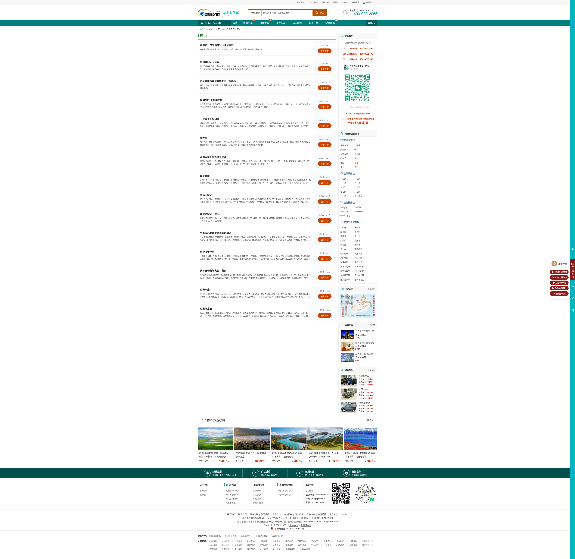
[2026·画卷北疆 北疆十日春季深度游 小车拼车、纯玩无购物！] (214, 438)
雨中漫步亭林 (207, 252)
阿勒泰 (343, 150)
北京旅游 (213, 541)
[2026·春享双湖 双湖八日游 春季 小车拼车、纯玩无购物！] (287, 438)
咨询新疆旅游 (561, 272)
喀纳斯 (357, 245)
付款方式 (345, 2)
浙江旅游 (226, 545)
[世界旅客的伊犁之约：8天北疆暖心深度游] (251, 438)
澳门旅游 (238, 549)
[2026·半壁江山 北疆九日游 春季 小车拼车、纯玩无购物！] (360, 438)
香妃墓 (357, 240)
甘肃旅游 (302, 541)
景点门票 (313, 23)
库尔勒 (357, 154)
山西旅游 (251, 541)
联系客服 (355, 2)
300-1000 (344, 212)
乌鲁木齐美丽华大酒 (364, 331)
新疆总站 (327, 541)
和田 (342, 163)
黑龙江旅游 (290, 549)
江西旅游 (353, 545)
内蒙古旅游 (305, 549)
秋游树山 (205, 289)
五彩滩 (357, 227)
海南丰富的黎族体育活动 (213, 157)
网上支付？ (257, 499)
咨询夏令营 (561, 283)
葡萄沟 (343, 236)
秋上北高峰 (206, 308)
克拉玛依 (344, 154)
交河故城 (344, 262)
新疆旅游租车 (246, 536)
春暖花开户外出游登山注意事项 (217, 45)
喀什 (356, 158)
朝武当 (203, 138)
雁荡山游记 (206, 195)
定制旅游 (330, 23)
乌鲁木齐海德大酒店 (364, 354)
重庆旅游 (315, 545)
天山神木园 (359, 271)
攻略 (370, 23)
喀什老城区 (359, 275)
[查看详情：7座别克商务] (348, 407)
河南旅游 (276, 541)
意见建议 (309, 491)
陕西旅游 (289, 541)
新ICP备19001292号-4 (322, 518)
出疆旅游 (264, 23)
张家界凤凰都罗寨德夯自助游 (215, 233)
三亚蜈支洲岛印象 (209, 119)
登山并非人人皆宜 (209, 62)
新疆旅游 (248, 23)
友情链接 (322, 514)
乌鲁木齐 (344, 145)
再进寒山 (205, 176)
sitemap (344, 514)
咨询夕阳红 (561, 294)
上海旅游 (366, 541)
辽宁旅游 (264, 549)
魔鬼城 (343, 232)
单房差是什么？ (232, 495)
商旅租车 (281, 23)
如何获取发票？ (259, 503)
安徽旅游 (238, 545)
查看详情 (325, 51)
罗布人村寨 (345, 266)
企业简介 (203, 491)
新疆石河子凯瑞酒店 (364, 342)
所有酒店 (371, 325)
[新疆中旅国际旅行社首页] (222, 13)
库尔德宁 (344, 253)
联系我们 (242, 514)
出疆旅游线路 (215, 536)
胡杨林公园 (359, 266)
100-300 (357, 207)
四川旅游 (302, 545)
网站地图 (254, 514)
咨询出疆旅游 (561, 277)
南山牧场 (344, 258)
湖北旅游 (251, 545)
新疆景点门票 (278, 536)
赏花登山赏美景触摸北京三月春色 (218, 81)
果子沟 (357, 232)
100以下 (343, 208)
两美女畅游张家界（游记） (214, 270)
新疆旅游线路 (230, 536)
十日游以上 (359, 196)
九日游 (343, 196)
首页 (235, 23)
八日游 (357, 192)
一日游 (343, 179)
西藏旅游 (353, 541)
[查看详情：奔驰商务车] (348, 381)
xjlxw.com (293, 525)
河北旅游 (238, 541)
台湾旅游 (251, 549)
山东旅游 (264, 541)
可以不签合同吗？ (286, 491)
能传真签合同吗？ (286, 495)
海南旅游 (213, 549)
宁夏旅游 (315, 541)
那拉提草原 (345, 271)
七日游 (343, 192)
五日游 (343, 187)
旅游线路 (265, 514)
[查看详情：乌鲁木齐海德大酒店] (347, 357)
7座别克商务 (364, 402)
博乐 (342, 167)
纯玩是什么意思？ (233, 491)
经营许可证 (314, 2)
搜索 (321, 13)
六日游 (357, 187)
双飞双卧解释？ (232, 499)
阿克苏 (343, 158)
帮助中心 (326, 2)
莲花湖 (343, 245)
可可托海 (358, 249)
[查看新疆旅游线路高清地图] (357, 306)
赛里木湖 (358, 253)
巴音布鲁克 (359, 279)
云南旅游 (276, 545)
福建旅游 (366, 545)
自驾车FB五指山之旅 (211, 100)
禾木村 (343, 249)
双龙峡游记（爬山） (211, 214)
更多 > (370, 420)
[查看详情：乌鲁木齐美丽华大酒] (347, 334)
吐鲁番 (357, 145)
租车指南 (371, 370)
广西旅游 (340, 545)
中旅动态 (203, 495)
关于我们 (231, 514)
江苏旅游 (213, 545)
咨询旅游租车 (561, 288)
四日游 (357, 183)
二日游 (357, 179)
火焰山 (343, 240)
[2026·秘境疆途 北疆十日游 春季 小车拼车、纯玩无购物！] (324, 438)
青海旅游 (340, 541)
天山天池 (358, 258)
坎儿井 (357, 236)
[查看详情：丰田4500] (348, 394)
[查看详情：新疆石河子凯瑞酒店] (347, 346)
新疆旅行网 (306, 525)
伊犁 (356, 150)
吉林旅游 (276, 549)
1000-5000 (358, 212)
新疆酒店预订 (262, 536)
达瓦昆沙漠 (345, 279)
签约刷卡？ (257, 491)
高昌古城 (358, 262)
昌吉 (356, 163)
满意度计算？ (231, 503)
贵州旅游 (289, 545)
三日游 (343, 183)
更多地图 (371, 289)
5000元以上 (345, 216)
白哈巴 (343, 227)
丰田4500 (363, 389)
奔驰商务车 (364, 376)
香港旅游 (226, 549)
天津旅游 (226, 541)
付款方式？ (257, 495)
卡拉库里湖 (345, 275)
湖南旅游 (264, 545)
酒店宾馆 (297, 23)
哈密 (356, 167)
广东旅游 (327, 545)
